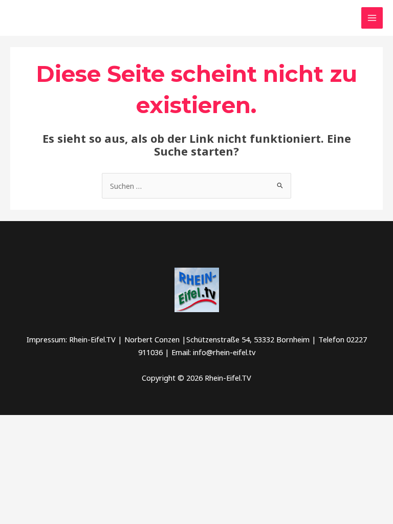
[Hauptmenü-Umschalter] (372, 18)
